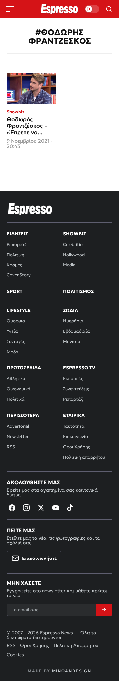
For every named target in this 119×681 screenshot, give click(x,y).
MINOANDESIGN (71, 670)
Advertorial (18, 426)
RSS (11, 447)
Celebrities (73, 244)
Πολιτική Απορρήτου (76, 645)
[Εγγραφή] (104, 610)
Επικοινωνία (75, 436)
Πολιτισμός (78, 291)
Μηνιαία (72, 341)
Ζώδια (70, 310)
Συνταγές (16, 341)
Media (69, 265)
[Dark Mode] (92, 9)
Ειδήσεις (17, 234)
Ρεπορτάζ (16, 244)
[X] (41, 507)
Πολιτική (15, 255)
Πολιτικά (16, 399)
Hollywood (74, 255)
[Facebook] (12, 507)
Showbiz (74, 234)
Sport (14, 291)
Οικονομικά (19, 389)
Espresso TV (79, 368)
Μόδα (13, 352)
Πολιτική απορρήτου (84, 457)
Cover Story (19, 275)
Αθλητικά (16, 378)
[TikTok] (70, 507)
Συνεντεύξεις (76, 389)
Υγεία (12, 331)
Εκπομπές (73, 378)
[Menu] (10, 9)
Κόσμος (14, 265)
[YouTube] (55, 507)
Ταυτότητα (74, 426)
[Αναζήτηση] (109, 9)
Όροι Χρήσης (76, 447)
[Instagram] (26, 507)
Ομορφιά (16, 321)
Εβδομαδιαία (76, 331)
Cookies (15, 654)
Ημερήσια (73, 321)
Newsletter (18, 436)
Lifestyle (19, 310)
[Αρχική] (30, 209)
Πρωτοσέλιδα (24, 368)
